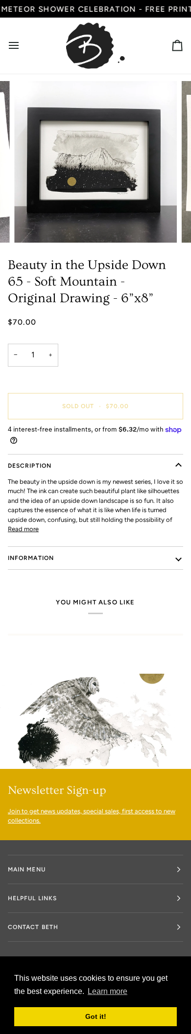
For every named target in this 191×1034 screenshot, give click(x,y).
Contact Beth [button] (33, 927)
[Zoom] (32, 224)
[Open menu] (22, 46)
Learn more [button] (107, 991)
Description (29, 465)
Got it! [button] (95, 1016)
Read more (23, 529)
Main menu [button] (27, 869)
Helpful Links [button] (32, 898)
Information (31, 558)
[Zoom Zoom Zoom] (95, 162)
